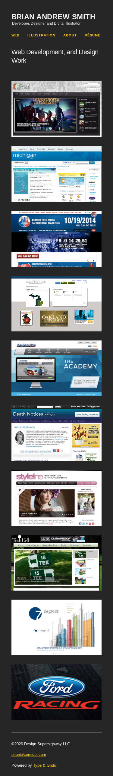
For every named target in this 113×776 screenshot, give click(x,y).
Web (15, 35)
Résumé (92, 35)
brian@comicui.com (28, 754)
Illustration (41, 35)
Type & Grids (44, 765)
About (70, 35)
